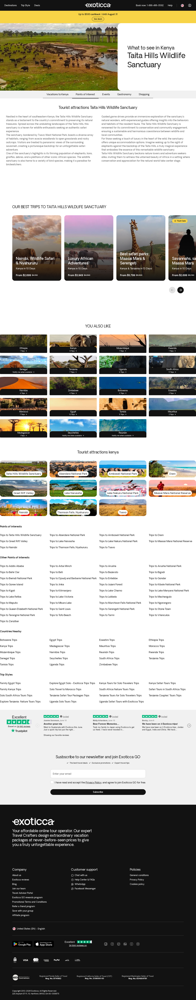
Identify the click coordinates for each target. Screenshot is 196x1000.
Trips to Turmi (106, 615)
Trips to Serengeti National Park (117, 609)
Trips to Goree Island (11, 584)
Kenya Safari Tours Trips (162, 683)
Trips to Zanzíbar (9, 621)
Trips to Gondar (157, 578)
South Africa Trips (109, 658)
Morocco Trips (157, 646)
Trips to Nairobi (8, 547)
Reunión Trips (106, 652)
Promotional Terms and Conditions (29, 902)
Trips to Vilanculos (159, 615)
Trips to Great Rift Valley (14, 541)
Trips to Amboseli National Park (117, 535)
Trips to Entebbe (108, 578)
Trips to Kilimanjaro (60, 590)
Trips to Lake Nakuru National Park (118, 541)
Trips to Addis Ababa (12, 566)
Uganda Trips (57, 664)
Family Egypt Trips (10, 683)
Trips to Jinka (57, 584)
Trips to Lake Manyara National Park (169, 590)
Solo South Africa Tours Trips (16, 695)
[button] (98, 792)
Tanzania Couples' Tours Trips (165, 695)
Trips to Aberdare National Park (67, 535)
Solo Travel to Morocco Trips (65, 689)
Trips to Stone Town (160, 609)
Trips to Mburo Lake (61, 602)
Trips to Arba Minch (61, 566)
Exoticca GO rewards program (27, 897)
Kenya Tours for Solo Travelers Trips (119, 683)
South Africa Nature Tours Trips (116, 689)
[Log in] (189, 5)
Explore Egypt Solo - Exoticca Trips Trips (72, 683)
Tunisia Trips (7, 664)
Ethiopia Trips (156, 640)
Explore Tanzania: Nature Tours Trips (20, 701)
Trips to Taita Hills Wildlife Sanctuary (20, 535)
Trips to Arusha (107, 566)
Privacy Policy (94, 782)
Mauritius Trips (107, 646)
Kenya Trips (6, 646)
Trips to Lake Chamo (110, 590)
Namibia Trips (57, 652)
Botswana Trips (8, 640)
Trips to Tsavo (107, 547)
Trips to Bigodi (157, 572)
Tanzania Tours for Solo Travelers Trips (120, 695)
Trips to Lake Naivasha (62, 541)
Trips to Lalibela (108, 596)
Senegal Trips (7, 658)
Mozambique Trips (10, 652)
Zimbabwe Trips (108, 664)
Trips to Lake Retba (10, 596)
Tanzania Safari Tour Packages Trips (69, 695)
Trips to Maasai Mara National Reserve (170, 541)
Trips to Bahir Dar (9, 572)
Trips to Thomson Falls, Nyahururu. (69, 547)
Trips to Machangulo (160, 596)
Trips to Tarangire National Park (17, 615)
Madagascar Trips (60, 646)
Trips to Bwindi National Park (16, 578)
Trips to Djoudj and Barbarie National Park (73, 578)
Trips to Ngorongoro (160, 602)
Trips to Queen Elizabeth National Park (21, 609)
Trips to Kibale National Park (164, 584)
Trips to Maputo (9, 602)
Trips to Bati (56, 572)
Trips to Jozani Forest (111, 584)
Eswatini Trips (107, 640)
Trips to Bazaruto (108, 572)
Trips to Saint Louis (60, 609)
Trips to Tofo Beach (60, 615)
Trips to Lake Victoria (61, 596)
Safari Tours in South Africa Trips (167, 689)
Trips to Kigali (7, 590)
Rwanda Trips (156, 652)
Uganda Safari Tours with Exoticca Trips (121, 701)
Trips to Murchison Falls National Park (120, 602)
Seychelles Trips (59, 658)
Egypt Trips (56, 640)
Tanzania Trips (156, 658)
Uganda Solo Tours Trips (63, 701)
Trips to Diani (156, 535)
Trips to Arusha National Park (165, 566)
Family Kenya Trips (10, 689)
